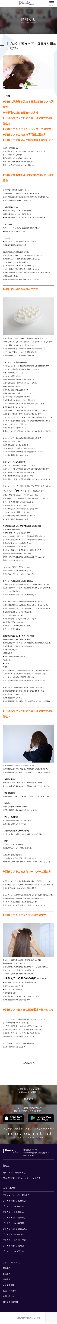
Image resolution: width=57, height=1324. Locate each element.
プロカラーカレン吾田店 (13, 1223)
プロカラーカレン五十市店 (14, 1240)
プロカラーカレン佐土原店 (14, 1201)
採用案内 (28, 1099)
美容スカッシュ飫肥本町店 (14, 1173)
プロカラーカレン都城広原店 (15, 1229)
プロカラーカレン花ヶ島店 (14, 1218)
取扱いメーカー (9, 1291)
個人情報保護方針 (10, 1302)
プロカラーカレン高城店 (13, 1234)
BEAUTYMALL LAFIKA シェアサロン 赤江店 (21, 1178)
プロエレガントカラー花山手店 (16, 1195)
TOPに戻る (28, 1062)
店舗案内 (6, 1268)
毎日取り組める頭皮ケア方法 (21, 112)
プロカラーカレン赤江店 (13, 1206)
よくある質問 (8, 1285)
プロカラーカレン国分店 (13, 1251)
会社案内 (6, 1274)
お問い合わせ (8, 1296)
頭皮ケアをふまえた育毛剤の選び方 (25, 134)
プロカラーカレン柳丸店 (13, 1212)
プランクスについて (11, 1263)
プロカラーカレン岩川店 (13, 1246)
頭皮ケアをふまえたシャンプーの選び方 (28, 129)
